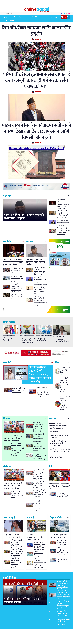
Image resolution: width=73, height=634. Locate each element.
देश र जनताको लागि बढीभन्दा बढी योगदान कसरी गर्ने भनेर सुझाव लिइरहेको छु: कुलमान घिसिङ (43, 392)
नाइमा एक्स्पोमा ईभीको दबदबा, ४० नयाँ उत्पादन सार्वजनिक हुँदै (39, 456)
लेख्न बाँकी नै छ (54, 432)
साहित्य (62, 17)
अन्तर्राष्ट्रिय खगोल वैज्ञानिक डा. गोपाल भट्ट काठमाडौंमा (62, 552)
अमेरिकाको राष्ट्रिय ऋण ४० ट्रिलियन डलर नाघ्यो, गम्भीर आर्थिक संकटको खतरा (35, 537)
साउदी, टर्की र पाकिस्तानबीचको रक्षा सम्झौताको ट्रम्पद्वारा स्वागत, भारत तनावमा (40, 564)
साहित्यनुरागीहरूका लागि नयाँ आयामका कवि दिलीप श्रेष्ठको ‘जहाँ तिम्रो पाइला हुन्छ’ (58, 426)
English (11, 21)
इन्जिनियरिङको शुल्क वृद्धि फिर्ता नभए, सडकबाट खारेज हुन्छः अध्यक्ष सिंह (63, 605)
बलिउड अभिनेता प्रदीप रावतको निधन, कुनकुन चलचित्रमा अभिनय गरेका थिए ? (17, 543)
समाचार (11, 17)
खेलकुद (56, 17)
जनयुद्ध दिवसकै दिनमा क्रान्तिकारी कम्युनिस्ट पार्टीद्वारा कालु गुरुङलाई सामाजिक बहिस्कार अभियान (63, 586)
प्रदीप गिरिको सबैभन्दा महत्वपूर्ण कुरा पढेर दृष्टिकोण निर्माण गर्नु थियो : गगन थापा (63, 214)
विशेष (36, 17)
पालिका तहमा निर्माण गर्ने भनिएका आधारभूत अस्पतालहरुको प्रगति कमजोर (61, 339)
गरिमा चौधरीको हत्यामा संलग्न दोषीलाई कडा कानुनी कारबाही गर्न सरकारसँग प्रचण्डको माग (36, 80)
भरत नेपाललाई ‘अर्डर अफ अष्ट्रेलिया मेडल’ (62, 495)
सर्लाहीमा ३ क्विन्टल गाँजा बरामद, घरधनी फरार (16, 296)
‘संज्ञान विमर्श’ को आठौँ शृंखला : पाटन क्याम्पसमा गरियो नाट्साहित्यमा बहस (59, 443)
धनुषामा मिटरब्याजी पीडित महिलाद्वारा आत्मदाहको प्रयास (38, 436)
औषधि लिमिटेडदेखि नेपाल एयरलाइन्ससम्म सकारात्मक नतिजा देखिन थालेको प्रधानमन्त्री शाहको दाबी (27, 339)
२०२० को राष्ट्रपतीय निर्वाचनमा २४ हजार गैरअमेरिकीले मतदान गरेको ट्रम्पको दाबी (39, 546)
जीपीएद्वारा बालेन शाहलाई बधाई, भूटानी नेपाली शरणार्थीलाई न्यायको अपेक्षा (59, 486)
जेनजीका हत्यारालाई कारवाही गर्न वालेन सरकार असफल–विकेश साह (39, 484)
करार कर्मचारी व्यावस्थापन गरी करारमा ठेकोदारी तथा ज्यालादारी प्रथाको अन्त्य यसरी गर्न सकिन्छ (65, 385)
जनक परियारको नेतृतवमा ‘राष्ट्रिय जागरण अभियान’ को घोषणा (17, 494)
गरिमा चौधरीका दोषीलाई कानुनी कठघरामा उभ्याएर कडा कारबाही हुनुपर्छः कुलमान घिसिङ (63, 204)
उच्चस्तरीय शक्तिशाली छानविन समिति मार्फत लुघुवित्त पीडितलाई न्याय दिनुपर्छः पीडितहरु (39, 494)
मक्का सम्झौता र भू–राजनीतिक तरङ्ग (65, 370)
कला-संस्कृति (48, 17)
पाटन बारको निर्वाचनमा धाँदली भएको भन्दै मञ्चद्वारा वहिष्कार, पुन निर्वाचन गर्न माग (39, 506)
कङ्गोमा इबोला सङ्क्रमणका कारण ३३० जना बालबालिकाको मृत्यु (44, 338)
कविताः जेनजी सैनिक (56, 457)
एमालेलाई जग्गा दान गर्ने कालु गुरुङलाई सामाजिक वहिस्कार (21, 600)
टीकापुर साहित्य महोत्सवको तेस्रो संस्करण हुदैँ (59, 436)
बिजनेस (41, 17)
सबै (68, 196)
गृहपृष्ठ (5, 17)
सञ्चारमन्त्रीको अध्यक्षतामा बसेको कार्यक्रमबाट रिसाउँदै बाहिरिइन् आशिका (16, 287)
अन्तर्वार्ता (30, 17)
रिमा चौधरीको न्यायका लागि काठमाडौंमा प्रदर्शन (36, 31)
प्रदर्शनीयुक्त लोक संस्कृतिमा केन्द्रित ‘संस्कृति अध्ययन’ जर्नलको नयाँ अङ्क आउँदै (60, 451)
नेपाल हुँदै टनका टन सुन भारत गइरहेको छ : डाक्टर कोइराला (63, 621)
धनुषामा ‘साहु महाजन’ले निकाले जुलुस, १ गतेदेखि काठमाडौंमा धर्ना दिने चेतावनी (39, 446)
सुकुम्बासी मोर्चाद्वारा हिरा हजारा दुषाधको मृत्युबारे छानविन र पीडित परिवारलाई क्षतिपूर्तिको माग (38, 474)
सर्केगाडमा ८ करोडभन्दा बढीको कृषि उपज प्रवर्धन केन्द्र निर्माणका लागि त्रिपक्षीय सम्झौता (39, 427)
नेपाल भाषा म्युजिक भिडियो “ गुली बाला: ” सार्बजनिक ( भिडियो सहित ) (63, 543)
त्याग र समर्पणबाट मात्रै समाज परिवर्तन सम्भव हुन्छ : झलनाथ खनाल (63, 223)
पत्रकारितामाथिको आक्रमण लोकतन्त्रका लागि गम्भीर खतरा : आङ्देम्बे (24, 216)
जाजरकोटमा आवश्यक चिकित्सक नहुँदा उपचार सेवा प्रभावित (9, 338)
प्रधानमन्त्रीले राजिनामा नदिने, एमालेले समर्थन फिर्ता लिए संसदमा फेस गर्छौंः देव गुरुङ (63, 595)
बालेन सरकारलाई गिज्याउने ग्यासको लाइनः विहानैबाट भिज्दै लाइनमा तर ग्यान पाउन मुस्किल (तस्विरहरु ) (17, 449)
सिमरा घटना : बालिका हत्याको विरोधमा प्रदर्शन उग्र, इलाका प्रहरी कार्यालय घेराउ (63, 231)
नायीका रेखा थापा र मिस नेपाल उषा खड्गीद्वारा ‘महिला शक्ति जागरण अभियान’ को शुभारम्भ (17, 563)
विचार (24, 17)
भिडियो (5, 21)
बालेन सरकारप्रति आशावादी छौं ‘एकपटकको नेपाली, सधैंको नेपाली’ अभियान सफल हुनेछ (40, 374)
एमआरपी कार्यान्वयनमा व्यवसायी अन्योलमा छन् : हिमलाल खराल (19, 390)
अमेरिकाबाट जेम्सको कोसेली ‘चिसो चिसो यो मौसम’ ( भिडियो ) (63, 613)
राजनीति (19, 17)
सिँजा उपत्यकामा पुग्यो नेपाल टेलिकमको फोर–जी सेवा (17, 279)
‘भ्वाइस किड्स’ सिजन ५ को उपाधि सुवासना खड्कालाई (12, 536)
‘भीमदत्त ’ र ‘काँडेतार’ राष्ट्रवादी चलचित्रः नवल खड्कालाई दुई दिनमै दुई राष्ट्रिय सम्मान (17, 552)
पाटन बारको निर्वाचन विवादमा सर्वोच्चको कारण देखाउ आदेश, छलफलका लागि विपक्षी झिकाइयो (36, 131)
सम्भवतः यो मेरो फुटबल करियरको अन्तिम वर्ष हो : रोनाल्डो (38, 555)
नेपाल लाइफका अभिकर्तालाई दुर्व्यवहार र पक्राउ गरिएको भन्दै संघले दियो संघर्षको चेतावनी (13, 438)
